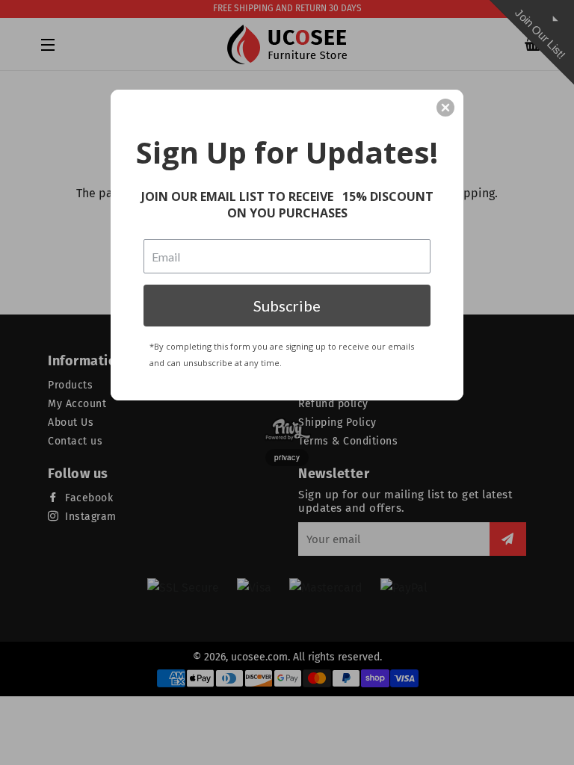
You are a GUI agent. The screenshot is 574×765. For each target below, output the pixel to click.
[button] (445, 108)
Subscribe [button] (287, 306)
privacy (287, 457)
